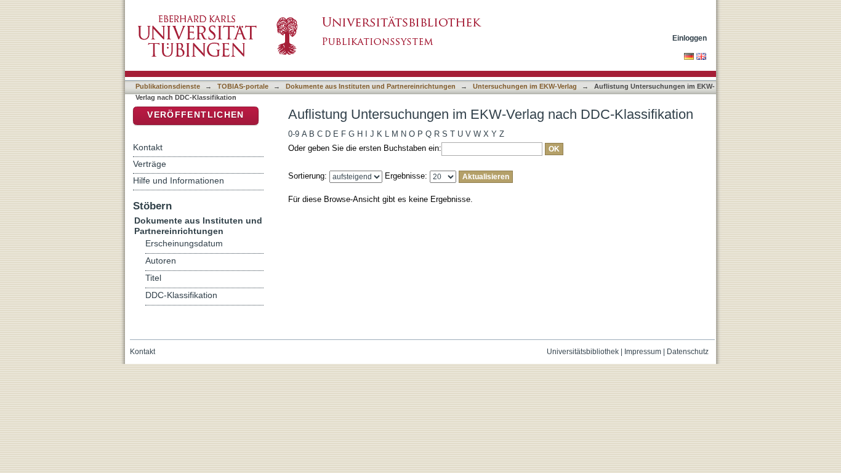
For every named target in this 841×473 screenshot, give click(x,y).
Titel (153, 278)
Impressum (642, 351)
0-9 (293, 134)
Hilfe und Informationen (178, 180)
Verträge (149, 164)
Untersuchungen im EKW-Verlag (525, 86)
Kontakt (148, 147)
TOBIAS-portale (242, 86)
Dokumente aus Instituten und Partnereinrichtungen (371, 86)
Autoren (160, 260)
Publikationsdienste (167, 86)
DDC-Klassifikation (181, 295)
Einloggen (689, 38)
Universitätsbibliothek (583, 351)
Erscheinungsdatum (184, 243)
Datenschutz (688, 351)
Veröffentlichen (195, 114)
